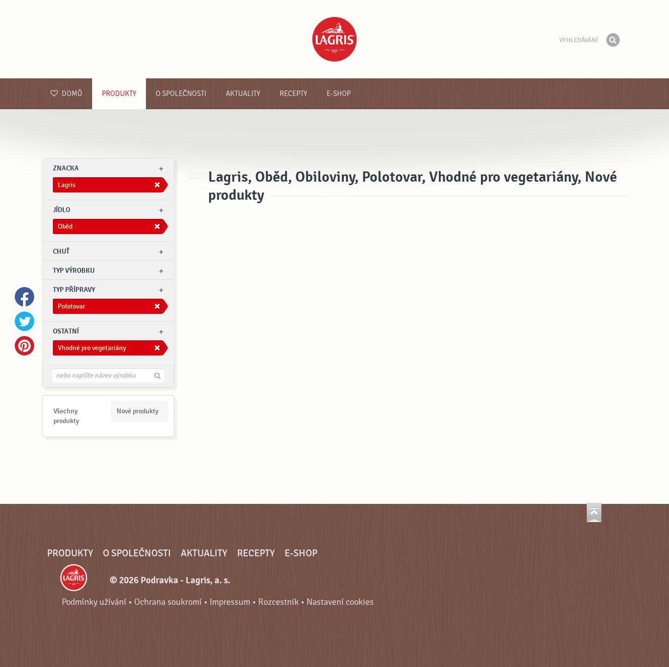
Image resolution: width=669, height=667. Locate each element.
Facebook (24, 297)
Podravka (334, 39)
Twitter (24, 321)
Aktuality (243, 94)
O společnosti (181, 94)
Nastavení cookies (340, 602)
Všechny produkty (66, 416)
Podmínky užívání (94, 602)
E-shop (339, 94)
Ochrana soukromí (168, 602)
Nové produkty (138, 411)
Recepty (293, 94)
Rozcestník (278, 602)
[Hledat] (613, 40)
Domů (71, 94)
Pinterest (24, 346)
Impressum (230, 602)
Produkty (119, 94)
